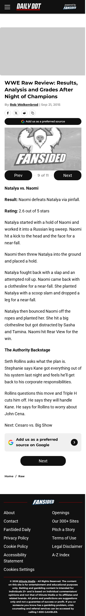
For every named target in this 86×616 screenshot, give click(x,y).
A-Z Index (60, 554)
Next (67, 175)
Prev (18, 175)
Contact (11, 521)
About (9, 512)
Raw (21, 476)
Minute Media (27, 581)
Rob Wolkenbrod (24, 105)
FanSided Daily (17, 529)
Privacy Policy (16, 538)
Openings (60, 512)
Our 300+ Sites (65, 521)
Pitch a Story (63, 529)
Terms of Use (64, 538)
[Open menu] (7, 7)
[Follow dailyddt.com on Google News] (74, 442)
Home (9, 476)
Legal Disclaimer (67, 546)
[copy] (32, 113)
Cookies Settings (19, 569)
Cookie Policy (16, 546)
